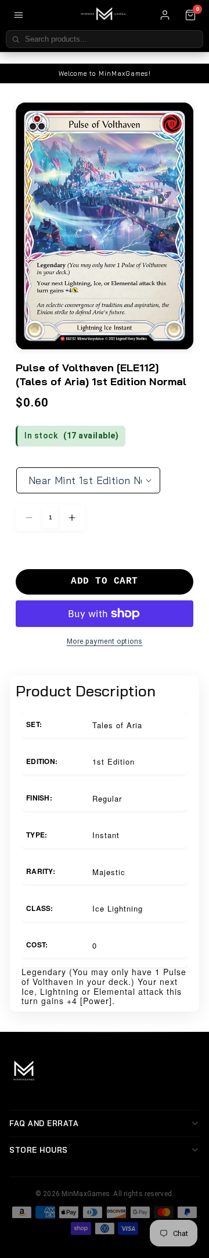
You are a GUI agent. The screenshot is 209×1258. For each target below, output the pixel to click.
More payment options (105, 641)
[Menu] (18, 15)
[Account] (164, 15)
